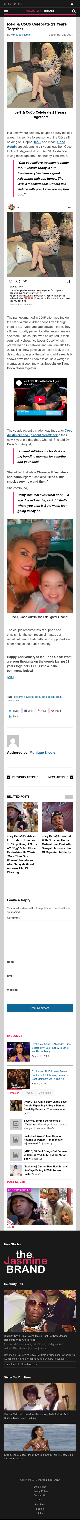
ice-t (58, 696)
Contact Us (40, 1495)
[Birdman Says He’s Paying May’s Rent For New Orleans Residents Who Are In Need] (40, 1311)
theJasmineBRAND (49, 1479)
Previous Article (25, 777)
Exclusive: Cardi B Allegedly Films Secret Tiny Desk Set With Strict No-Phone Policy (51, 1047)
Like (30, 710)
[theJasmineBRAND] (40, 11)
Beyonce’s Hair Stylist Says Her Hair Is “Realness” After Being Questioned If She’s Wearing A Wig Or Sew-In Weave (39, 1356)
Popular (14, 1093)
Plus (43, 710)
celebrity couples (23, 696)
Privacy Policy (40, 1491)
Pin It (58, 710)
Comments (45, 1092)
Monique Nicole (20, 34)
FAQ (40, 1500)
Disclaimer (40, 1486)
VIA (10, 677)
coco (37, 696)
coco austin (48, 696)
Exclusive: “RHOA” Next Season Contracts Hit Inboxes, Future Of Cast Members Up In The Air (50, 1075)
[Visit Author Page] (13, 741)
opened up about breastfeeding (40, 432)
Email (10, 976)
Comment (14, 917)
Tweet (16, 710)
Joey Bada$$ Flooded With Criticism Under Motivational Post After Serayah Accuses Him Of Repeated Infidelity (57, 844)
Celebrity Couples (19, 1190)
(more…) (45, 1107)
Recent (29, 1092)
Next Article (58, 777)
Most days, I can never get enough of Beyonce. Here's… (46, 1124)
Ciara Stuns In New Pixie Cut (20, 1364)
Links (40, 1513)
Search (40, 1508)
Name (10, 962)
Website (12, 990)
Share (16, 716)
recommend (13, 700)
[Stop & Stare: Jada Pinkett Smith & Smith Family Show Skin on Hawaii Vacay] (40, 1437)
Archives (40, 1504)
